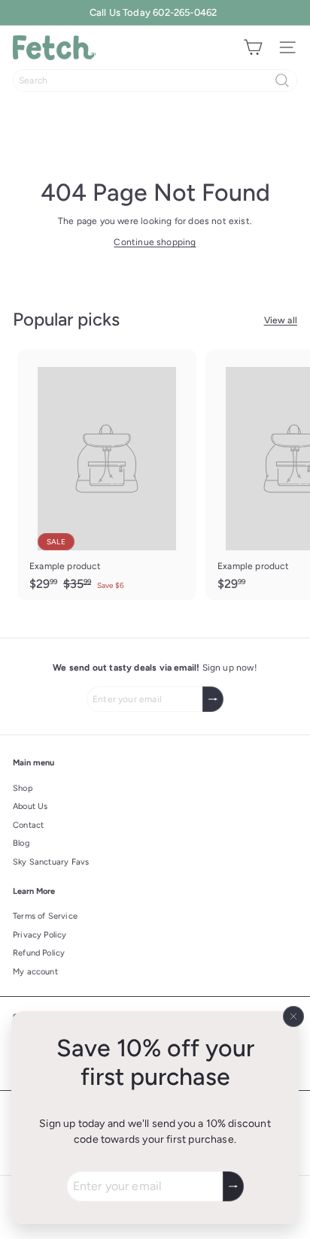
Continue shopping (155, 242)
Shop (23, 788)
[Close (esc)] (293, 1016)
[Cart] (253, 47)
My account (35, 972)
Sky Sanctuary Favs (51, 862)
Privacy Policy (40, 935)
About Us (30, 806)
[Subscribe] (233, 1186)
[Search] (282, 80)
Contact (28, 825)
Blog (21, 843)
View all (280, 320)
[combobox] (155, 80)
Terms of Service (45, 916)
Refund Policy (39, 953)
